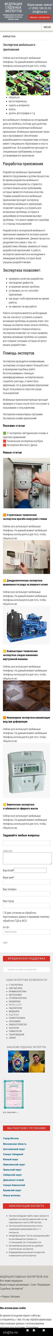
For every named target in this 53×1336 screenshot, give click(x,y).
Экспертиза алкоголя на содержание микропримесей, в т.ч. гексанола (25, 1229)
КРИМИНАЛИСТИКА (17, 991)
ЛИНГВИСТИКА (15, 988)
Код (10, 850)
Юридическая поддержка (26, 958)
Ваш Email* (8, 870)
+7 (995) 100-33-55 (39, 8)
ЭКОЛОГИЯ (14, 1028)
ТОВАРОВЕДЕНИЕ (16, 1034)
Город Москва (11, 1138)
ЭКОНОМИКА (15, 1021)
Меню (47, 27)
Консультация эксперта (26, 1206)
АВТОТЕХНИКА (15, 995)
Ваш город (8, 901)
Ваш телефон (9, 889)
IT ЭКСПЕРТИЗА (16, 985)
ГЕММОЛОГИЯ (15, 1031)
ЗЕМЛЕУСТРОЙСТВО (18, 1024)
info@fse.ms (40, 12)
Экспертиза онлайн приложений (19, 418)
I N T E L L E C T (15, 1004)
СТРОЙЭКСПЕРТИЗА (18, 998)
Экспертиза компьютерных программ (23, 414)
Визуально (6, 850)
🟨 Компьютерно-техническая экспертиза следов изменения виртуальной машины (20, 655)
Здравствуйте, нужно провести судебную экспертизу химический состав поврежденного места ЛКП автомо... (29, 1219)
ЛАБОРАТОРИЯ (15, 1008)
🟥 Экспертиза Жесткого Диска (20, 445)
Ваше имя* (8, 877)
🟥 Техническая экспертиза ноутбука (23, 441)
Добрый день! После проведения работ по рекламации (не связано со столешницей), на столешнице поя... (29, 1239)
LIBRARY (12, 1038)
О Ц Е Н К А (14, 1014)
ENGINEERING (15, 1001)
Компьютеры (9, 36)
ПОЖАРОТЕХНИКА (17, 1018)
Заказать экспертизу (40, 17)
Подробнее (32, 1327)
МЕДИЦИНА (14, 1011)
